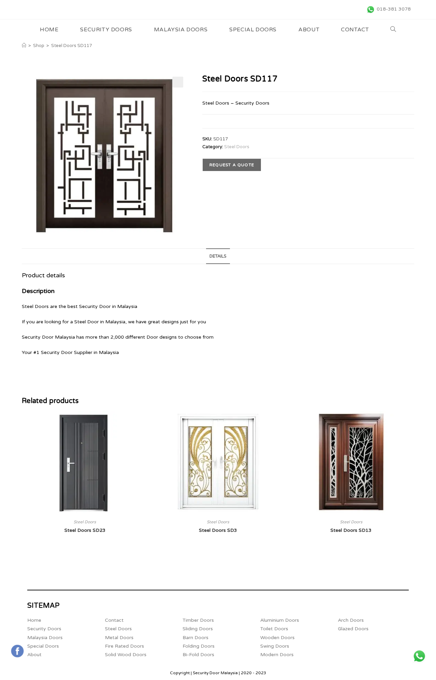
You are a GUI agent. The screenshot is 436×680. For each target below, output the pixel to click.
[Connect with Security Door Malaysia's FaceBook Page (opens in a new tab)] (17, 651)
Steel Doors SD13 (351, 530)
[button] (177, 82)
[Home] (24, 45)
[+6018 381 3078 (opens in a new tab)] (419, 656)
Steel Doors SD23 (85, 530)
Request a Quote (231, 165)
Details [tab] (218, 256)
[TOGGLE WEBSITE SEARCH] (393, 29)
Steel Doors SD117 (71, 45)
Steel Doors (236, 147)
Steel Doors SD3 (218, 530)
